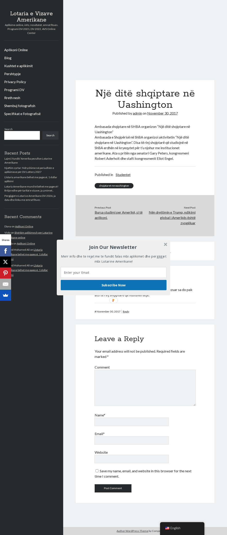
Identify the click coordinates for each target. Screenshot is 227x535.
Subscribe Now (114, 285)
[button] (113, 247)
